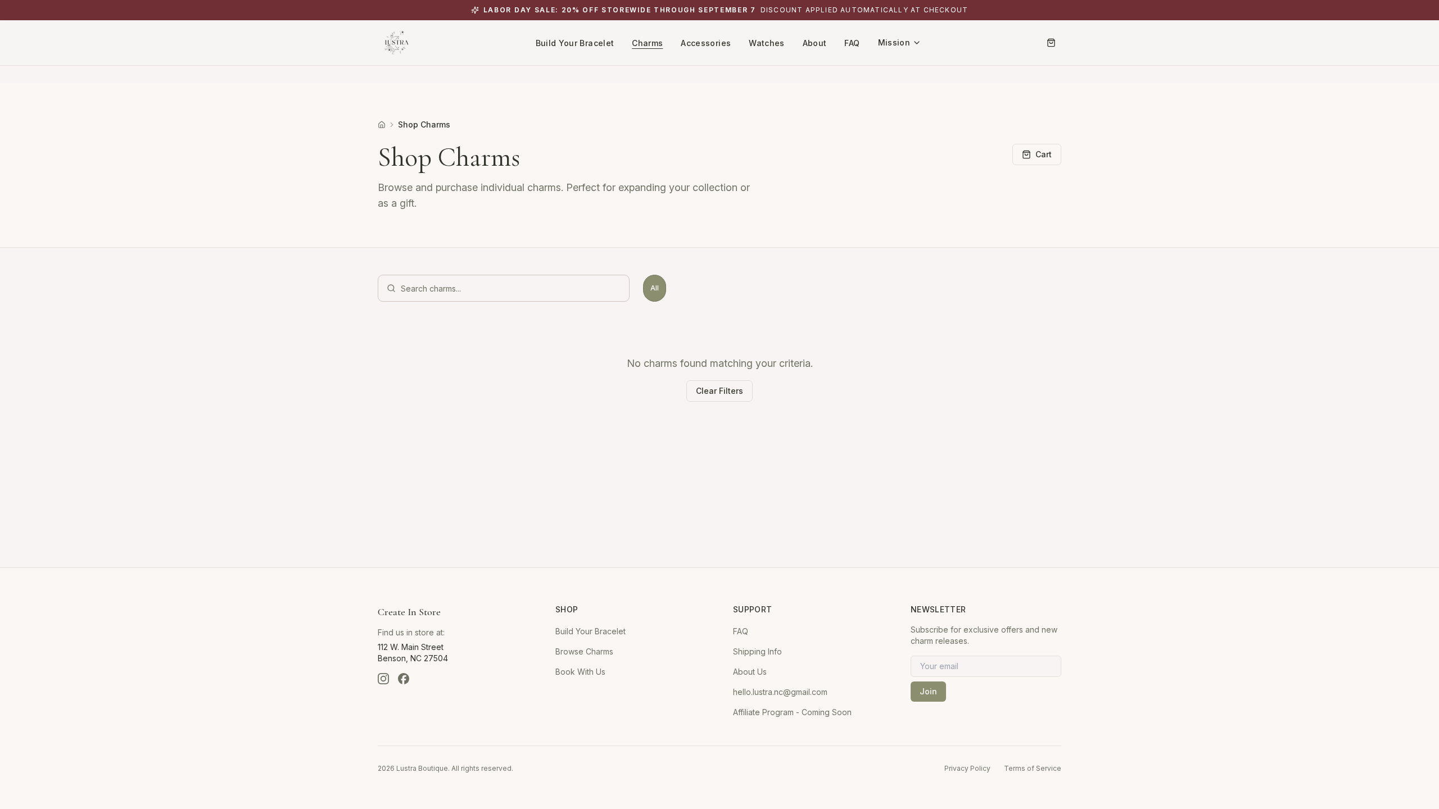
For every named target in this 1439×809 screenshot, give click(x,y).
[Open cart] (1051, 43)
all (654, 288)
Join (928, 691)
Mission (894, 42)
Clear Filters (719, 391)
